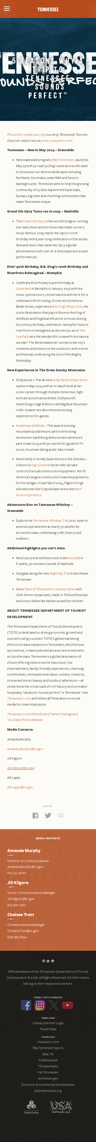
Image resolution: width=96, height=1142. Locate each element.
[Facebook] (35, 816)
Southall (74, 558)
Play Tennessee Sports (48, 1048)
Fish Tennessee (48, 1072)
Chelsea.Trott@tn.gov (23, 931)
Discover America (61, 1107)
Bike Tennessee (63, 160)
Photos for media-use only (26, 135)
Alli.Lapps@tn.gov (20, 787)
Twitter (53, 1005)
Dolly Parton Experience (70, 380)
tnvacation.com (48, 1042)
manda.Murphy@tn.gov (26, 867)
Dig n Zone (39, 465)
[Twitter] (48, 816)
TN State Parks (48, 1066)
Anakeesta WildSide (30, 426)
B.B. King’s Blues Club (67, 307)
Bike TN (48, 1054)
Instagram (40, 1005)
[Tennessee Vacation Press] (48, 9)
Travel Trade (48, 1029)
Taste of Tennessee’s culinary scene (49, 589)
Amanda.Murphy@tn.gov (25, 749)
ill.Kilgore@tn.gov (21, 899)
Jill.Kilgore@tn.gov (20, 768)
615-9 (11, 905)
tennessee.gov (48, 1078)
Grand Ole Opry (33, 221)
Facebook (26, 1005)
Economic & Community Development (48, 1085)
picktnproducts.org (48, 1091)
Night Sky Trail (60, 573)
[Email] (60, 816)
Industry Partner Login (48, 1023)
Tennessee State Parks (31, 1107)
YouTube (67, 1005)
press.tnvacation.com (56, 141)
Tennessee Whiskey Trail (50, 521)
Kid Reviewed (48, 1060)
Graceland (23, 289)
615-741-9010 (16, 873)
